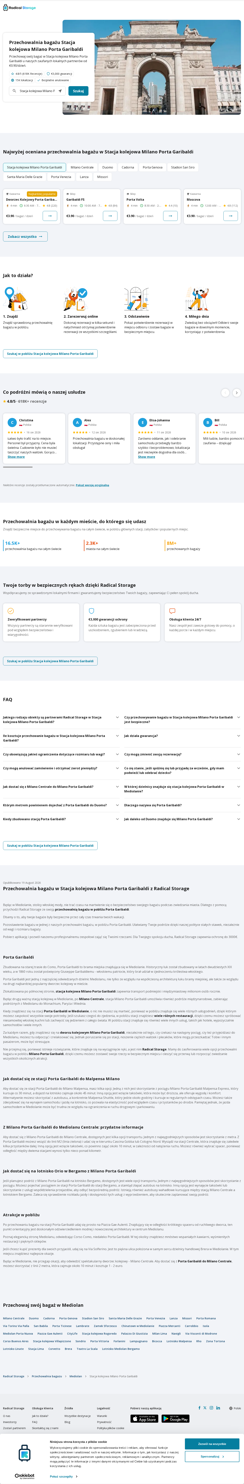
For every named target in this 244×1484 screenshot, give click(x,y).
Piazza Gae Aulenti (50, 1333)
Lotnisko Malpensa (179, 1341)
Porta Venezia (155, 1318)
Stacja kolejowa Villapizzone (52, 1341)
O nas (6, 1416)
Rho (198, 1341)
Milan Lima (159, 1333)
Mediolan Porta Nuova (18, 1333)
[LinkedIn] (218, 1407)
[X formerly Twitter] (204, 1407)
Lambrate (82, 1326)
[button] (60, 91)
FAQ (34, 1422)
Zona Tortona (215, 1341)
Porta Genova (68, 1318)
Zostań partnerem (14, 1428)
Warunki (102, 1416)
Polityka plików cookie (110, 1428)
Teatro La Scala (87, 1349)
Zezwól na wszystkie (212, 1444)
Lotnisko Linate (13, 1349)
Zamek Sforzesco (105, 1326)
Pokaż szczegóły (61, 1476)
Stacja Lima (36, 1349)
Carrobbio (191, 1326)
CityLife (72, 1333)
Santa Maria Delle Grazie (125, 1318)
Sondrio (80, 1341)
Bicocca (157, 1341)
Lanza (174, 1318)
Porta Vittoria (99, 1341)
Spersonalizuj (210, 1456)
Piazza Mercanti (169, 1326)
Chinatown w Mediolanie (137, 1326)
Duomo (34, 1318)
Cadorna (49, 1318)
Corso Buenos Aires (15, 1341)
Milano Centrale (13, 1318)
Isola (206, 1326)
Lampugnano (139, 1341)
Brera (68, 1349)
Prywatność (104, 1422)
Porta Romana (206, 1318)
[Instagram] (211, 1407)
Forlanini (119, 1341)
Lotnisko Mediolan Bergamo (121, 1349)
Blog (67, 1422)
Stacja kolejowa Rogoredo (99, 1333)
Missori (187, 1318)
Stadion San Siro (93, 1318)
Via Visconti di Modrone (201, 1333)
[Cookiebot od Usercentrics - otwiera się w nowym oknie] (24, 1476)
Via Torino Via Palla (16, 1326)
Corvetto (54, 1349)
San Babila (41, 1326)
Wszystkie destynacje (77, 1416)
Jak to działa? (40, 1416)
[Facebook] (199, 1407)
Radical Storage (13, 1376)
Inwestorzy (10, 1422)
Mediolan (76, 1376)
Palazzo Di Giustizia (134, 1333)
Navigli (176, 1333)
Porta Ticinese (61, 1326)
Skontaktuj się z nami (45, 1428)
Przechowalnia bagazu (47, 1376)
